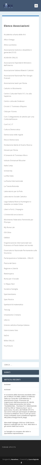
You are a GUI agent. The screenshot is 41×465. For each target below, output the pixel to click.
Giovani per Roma (11, 150)
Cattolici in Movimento (13, 88)
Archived (7, 384)
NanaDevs (14, 459)
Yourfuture (8, 346)
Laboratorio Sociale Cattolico (15, 196)
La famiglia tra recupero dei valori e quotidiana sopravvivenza (17, 432)
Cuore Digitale (33, 459)
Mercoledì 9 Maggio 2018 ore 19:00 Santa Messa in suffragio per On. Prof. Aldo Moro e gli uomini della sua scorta (20, 424)
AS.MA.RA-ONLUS (11, 57)
